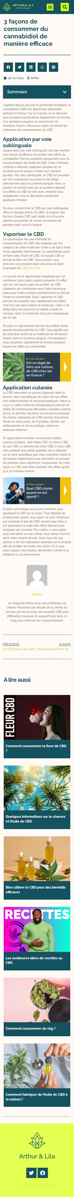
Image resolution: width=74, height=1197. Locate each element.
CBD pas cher (31, 268)
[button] (50, 7)
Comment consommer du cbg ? (31, 1028)
